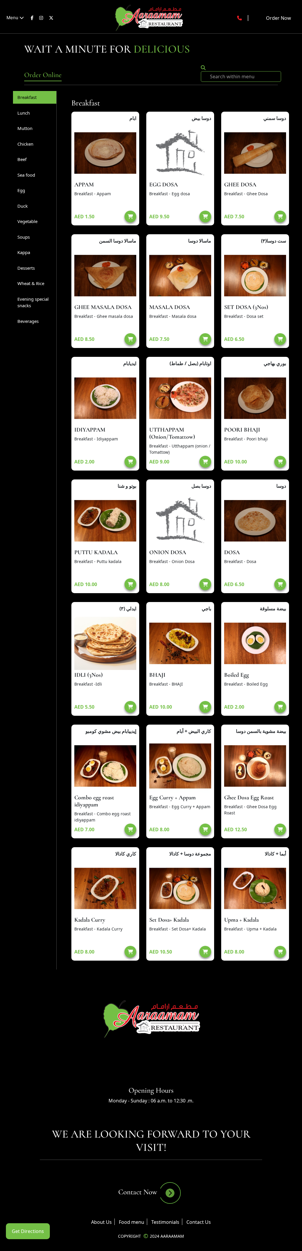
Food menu (131, 1222)
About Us (101, 1222)
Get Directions (28, 1231)
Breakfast (27, 97)
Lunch (23, 113)
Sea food (26, 175)
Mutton (24, 128)
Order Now (278, 18)
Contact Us (198, 1222)
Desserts (26, 268)
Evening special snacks (33, 302)
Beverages (28, 321)
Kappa (23, 252)
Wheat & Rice (30, 283)
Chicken (25, 144)
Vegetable (27, 221)
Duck (22, 206)
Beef (22, 159)
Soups (23, 237)
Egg (21, 190)
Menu (12, 17)
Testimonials (165, 1222)
